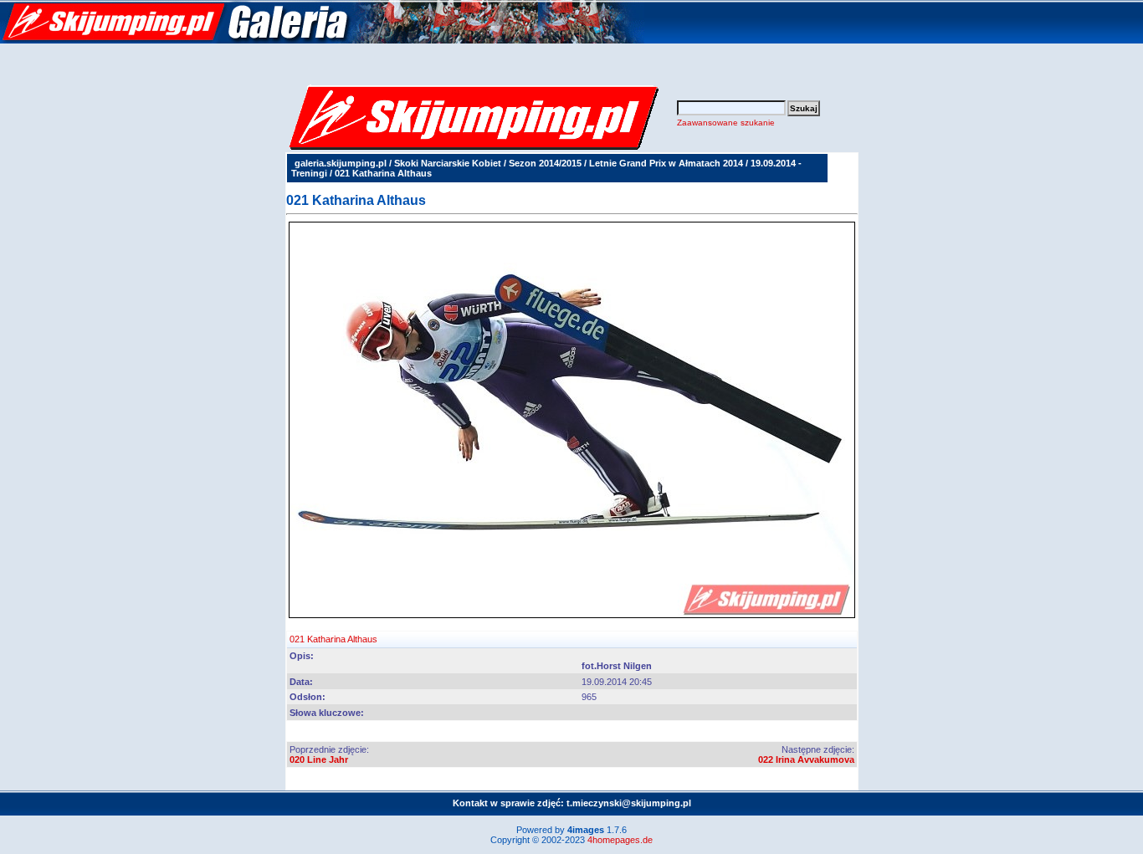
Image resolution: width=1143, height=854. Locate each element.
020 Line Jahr (319, 759)
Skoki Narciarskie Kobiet (447, 163)
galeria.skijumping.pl (341, 163)
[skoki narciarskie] (322, 40)
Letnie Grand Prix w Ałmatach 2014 (666, 163)
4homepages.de (620, 840)
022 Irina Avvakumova (806, 759)
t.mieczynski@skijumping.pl (628, 803)
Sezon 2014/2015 (545, 163)
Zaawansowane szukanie (726, 122)
